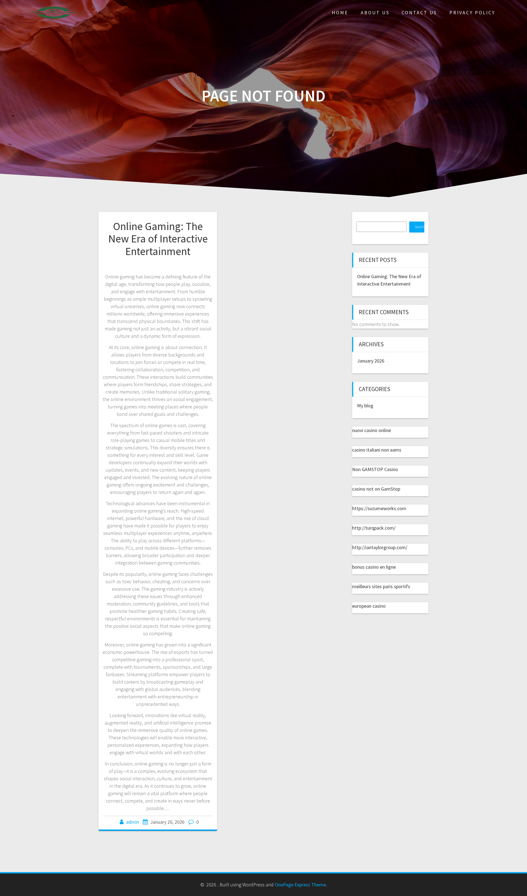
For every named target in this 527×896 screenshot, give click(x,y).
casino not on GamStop (376, 489)
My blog (365, 405)
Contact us (419, 12)
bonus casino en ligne (374, 567)
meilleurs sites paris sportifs (381, 586)
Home (340, 12)
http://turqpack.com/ (374, 528)
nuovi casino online (371, 430)
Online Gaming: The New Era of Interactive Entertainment (158, 238)
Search (419, 227)
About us (375, 12)
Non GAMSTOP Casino (375, 469)
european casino (369, 606)
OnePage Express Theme (300, 884)
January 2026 (370, 361)
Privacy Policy (472, 12)
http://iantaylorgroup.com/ (379, 547)
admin (132, 822)
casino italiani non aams (376, 450)
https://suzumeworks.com (379, 508)
